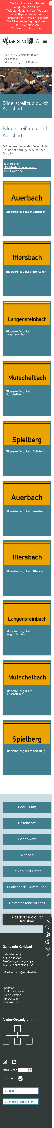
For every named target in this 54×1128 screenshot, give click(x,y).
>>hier (23, 25)
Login (10, 1090)
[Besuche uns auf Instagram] (5, 1061)
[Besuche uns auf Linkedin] (14, 1062)
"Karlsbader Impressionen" (20, 167)
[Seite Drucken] (18, 1078)
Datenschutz (12, 1002)
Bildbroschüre (12, 163)
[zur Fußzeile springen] (47, 954)
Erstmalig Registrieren (20, 1101)
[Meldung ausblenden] (50, 3)
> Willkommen (10, 59)
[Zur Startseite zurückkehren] (17, 38)
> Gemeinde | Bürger (27, 55)
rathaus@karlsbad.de (24, 972)
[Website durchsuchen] (38, 41)
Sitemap (9, 987)
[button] (45, 41)
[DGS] (47, 941)
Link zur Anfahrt (14, 991)
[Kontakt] (47, 948)
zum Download (13, 171)
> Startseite (9, 55)
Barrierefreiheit (13, 995)
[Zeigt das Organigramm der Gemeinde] (18, 1043)
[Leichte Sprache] (47, 934)
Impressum (11, 998)
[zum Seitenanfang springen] (47, 920)
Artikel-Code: (10, 1070)
